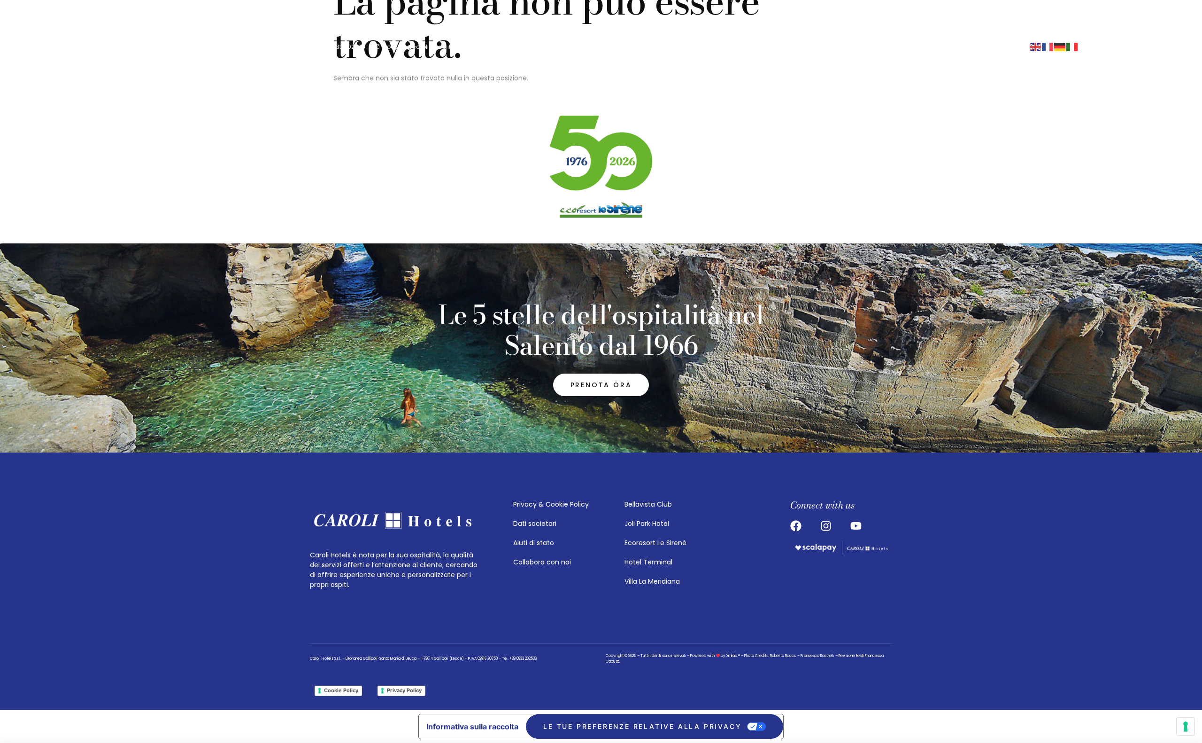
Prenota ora (873, 46)
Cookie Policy (341, 690)
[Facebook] (736, 46)
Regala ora (975, 46)
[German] (1060, 46)
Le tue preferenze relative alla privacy (642, 726)
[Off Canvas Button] (804, 46)
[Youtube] (754, 46)
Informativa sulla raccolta (472, 726)
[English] (1036, 46)
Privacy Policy (404, 690)
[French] (1048, 46)
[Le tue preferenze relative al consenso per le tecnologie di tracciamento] (1185, 726)
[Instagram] (719, 46)
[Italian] (1072, 46)
